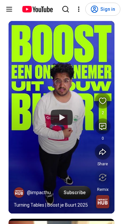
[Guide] (9, 9)
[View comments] (103, 126)
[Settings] (79, 9)
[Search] (66, 9)
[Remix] (103, 177)
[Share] (103, 152)
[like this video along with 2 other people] (103, 101)
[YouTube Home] (37, 9)
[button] (19, 192)
